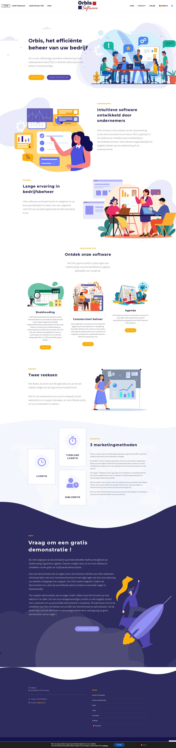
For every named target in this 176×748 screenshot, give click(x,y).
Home (6, 6)
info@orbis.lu (40, 703)
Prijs (49, 6)
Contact (142, 6)
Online (152, 6)
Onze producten (36, 6)
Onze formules (18, 6)
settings (105, 746)
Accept (119, 745)
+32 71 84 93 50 (41, 699)
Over (132, 6)
